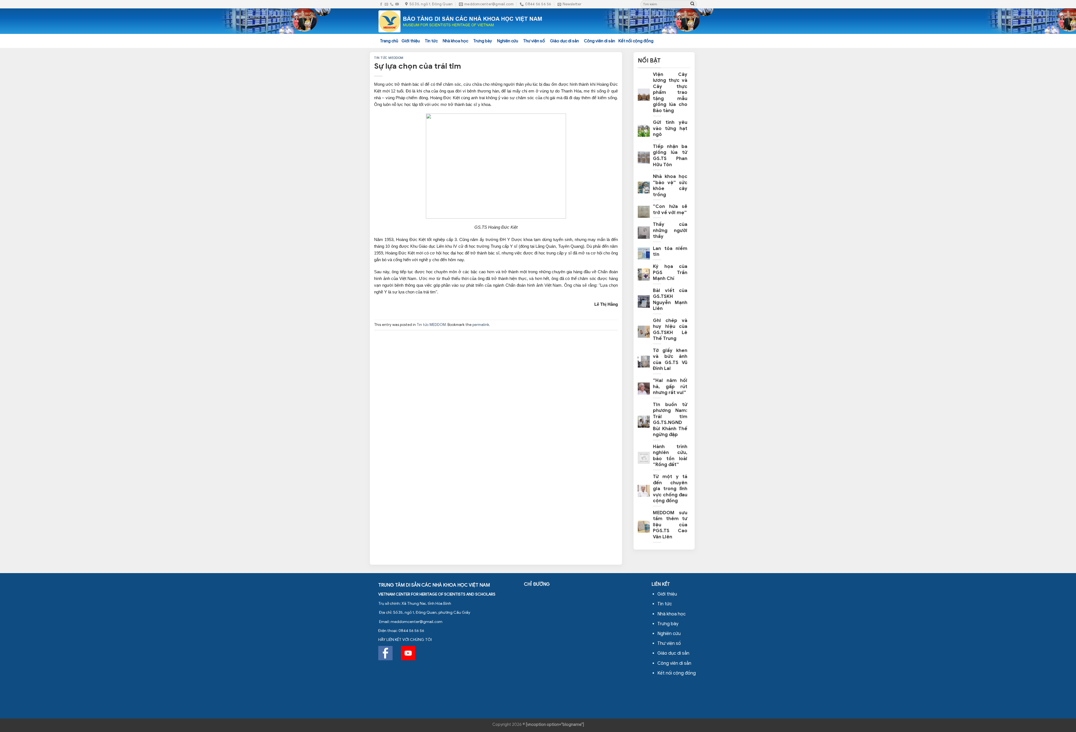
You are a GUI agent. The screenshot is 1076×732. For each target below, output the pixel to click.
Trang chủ (389, 40)
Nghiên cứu (507, 40)
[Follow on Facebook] (381, 4)
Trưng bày (482, 40)
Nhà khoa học (455, 40)
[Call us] (391, 4)
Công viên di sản (599, 40)
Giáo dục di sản (564, 40)
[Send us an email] (386, 4)
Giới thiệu (411, 40)
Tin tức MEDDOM (389, 58)
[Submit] (692, 4)
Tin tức (431, 40)
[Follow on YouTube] (397, 4)
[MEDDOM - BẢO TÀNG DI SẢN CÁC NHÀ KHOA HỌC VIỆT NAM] (460, 21)
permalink (480, 325)
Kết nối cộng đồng (635, 40)
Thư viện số (534, 40)
